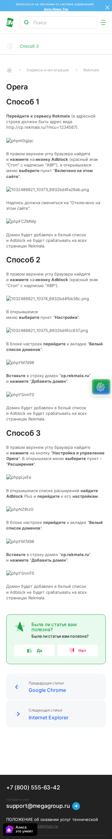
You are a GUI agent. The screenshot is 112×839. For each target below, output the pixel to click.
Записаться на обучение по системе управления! (56, 4)
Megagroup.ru (44, 825)
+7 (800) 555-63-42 (33, 787)
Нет (82, 650)
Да (39, 650)
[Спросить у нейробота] (101, 387)
